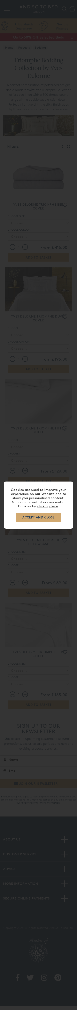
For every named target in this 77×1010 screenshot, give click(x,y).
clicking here (47, 506)
